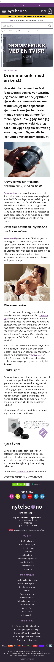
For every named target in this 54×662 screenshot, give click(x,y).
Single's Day (27, 608)
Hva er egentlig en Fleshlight (27, 629)
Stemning (12, 70)
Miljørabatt (27, 555)
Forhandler (27, 569)
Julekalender (27, 615)
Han (5, 70)
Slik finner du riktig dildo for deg (27, 626)
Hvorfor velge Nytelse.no (27, 580)
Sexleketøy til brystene (27, 640)
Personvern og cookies (27, 558)
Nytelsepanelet (27, 597)
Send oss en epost (27, 513)
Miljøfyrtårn (27, 551)
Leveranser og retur (27, 583)
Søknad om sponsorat (27, 601)
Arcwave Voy (10, 192)
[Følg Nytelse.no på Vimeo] (36, 498)
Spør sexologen (27, 594)
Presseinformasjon (27, 544)
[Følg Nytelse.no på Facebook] (24, 498)
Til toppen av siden (27, 659)
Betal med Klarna (27, 587)
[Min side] (43, 11)
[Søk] (50, 25)
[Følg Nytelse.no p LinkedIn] (42, 498)
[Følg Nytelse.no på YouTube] (30, 498)
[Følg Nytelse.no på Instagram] (11, 498)
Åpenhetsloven (27, 565)
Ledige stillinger (27, 548)
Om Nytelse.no (27, 541)
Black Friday (27, 611)
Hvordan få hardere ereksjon (27, 633)
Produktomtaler (27, 604)
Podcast (26, 590)
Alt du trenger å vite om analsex (27, 636)
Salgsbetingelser (27, 562)
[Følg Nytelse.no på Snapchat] (17, 498)
